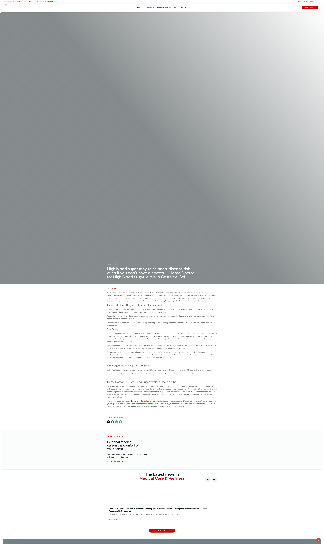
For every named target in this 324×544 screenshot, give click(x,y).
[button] (108, 421)
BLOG (176, 7)
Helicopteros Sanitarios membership (144, 401)
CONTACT (183, 7)
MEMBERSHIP (150, 7)
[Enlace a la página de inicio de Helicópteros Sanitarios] (10, 7)
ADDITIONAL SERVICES (163, 7)
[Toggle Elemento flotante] (318, 540)
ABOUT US (139, 7)
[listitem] (162, 503)
